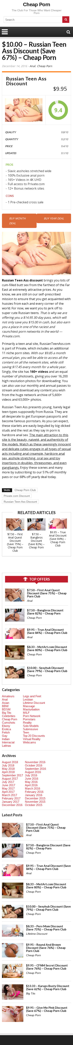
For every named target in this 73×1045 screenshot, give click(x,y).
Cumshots (8, 722)
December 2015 (35, 798)
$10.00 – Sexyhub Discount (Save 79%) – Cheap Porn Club (47, 669)
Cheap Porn (36, 4)
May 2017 (8, 788)
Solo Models (31, 725)
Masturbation (31, 709)
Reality (27, 722)
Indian (6, 739)
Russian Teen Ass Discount (20, 501)
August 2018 (10, 762)
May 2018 (8, 768)
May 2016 (31, 782)
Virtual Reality (31, 739)
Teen (26, 732)
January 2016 (33, 795)
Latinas (6, 745)
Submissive (30, 729)
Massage (29, 706)
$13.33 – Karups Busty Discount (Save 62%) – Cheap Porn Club (47, 987)
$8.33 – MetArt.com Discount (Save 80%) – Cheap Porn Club (47, 648)
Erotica (6, 729)
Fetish (6, 732)
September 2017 (12, 775)
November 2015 (35, 801)
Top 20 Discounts (34, 735)
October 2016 (33, 765)
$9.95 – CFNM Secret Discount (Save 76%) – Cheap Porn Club (47, 967)
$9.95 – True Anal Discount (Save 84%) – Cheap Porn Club (58, 538)
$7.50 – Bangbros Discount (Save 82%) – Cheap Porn (36, 540)
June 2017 (8, 785)
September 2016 (35, 768)
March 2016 (32, 788)
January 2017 (10, 801)
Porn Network (31, 716)
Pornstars (29, 719)
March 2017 (9, 795)
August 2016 (33, 772)
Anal (32, 66)
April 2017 (8, 791)
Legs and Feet (32, 696)
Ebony (6, 725)
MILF (26, 712)
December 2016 (12, 805)
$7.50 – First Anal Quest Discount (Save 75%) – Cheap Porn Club (15, 542)
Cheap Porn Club (25, 490)
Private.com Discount (17, 495)
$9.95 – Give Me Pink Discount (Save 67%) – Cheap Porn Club (46, 1009)
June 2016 (31, 778)
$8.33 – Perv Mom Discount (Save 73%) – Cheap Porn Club (46, 927)
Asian (5, 702)
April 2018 (8, 772)
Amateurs (8, 696)
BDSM (6, 709)
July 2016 (31, 775)
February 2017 (11, 798)
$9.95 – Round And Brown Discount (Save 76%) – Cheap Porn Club (46, 948)
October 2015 (33, 805)
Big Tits (6, 712)
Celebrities (8, 716)
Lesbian (28, 699)
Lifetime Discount (34, 702)
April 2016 (31, 785)
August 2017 (10, 778)
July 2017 (8, 782)
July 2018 (8, 765)
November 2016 (35, 762)
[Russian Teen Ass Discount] (23, 110)
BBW (5, 706)
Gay (4, 735)
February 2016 (34, 791)
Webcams (29, 742)
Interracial (8, 742)
